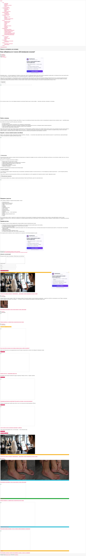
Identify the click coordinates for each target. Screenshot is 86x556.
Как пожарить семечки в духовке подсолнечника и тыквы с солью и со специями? (15, 552)
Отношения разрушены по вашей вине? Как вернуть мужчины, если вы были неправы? (16, 401)
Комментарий (3, 263)
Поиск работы (2, 498)
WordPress (16, 554)
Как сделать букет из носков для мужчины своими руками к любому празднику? (14, 348)
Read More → (2, 351)
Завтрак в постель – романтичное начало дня (8, 373)
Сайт (1, 268)
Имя (1, 265)
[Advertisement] (30, 109)
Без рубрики (2, 272)
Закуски (1, 550)
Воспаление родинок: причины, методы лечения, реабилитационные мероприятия (15, 528)
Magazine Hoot (7, 554)
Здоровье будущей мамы (4, 480)
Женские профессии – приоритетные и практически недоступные (12, 500)
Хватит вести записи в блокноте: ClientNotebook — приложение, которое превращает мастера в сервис (18, 293)
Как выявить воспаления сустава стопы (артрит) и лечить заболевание (13, 309)
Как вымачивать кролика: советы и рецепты (12, 251)
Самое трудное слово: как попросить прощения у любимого (11, 427)
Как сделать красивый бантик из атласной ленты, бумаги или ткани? (15, 252)
